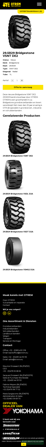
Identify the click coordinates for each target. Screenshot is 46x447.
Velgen (6, 336)
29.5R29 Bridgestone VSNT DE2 (18, 156)
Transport (7, 338)
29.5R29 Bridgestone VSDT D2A (18, 232)
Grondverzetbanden (12, 326)
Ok (23, 444)
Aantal (6, 80)
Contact (6, 305)
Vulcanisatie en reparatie (14, 303)
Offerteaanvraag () (31, 11)
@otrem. (22, 353)
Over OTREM (9, 300)
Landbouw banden (11, 334)
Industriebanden (10, 329)
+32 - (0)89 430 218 (17, 350)
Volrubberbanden (11, 331)
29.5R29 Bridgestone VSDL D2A (18, 194)
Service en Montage (12, 341)
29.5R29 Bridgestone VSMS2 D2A (18, 270)
